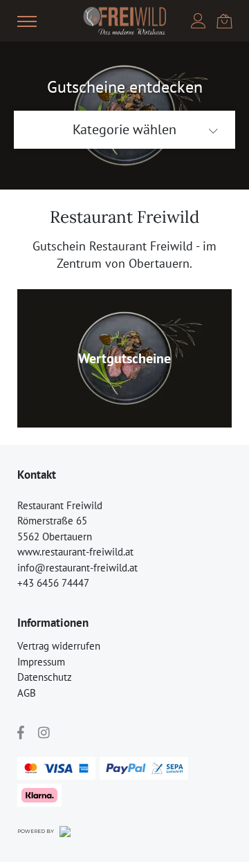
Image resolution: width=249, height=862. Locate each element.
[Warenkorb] (224, 20)
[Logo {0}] (124, 21)
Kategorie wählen (124, 129)
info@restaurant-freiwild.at (77, 567)
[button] (27, 21)
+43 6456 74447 (53, 582)
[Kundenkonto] (198, 21)
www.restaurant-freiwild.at (75, 551)
